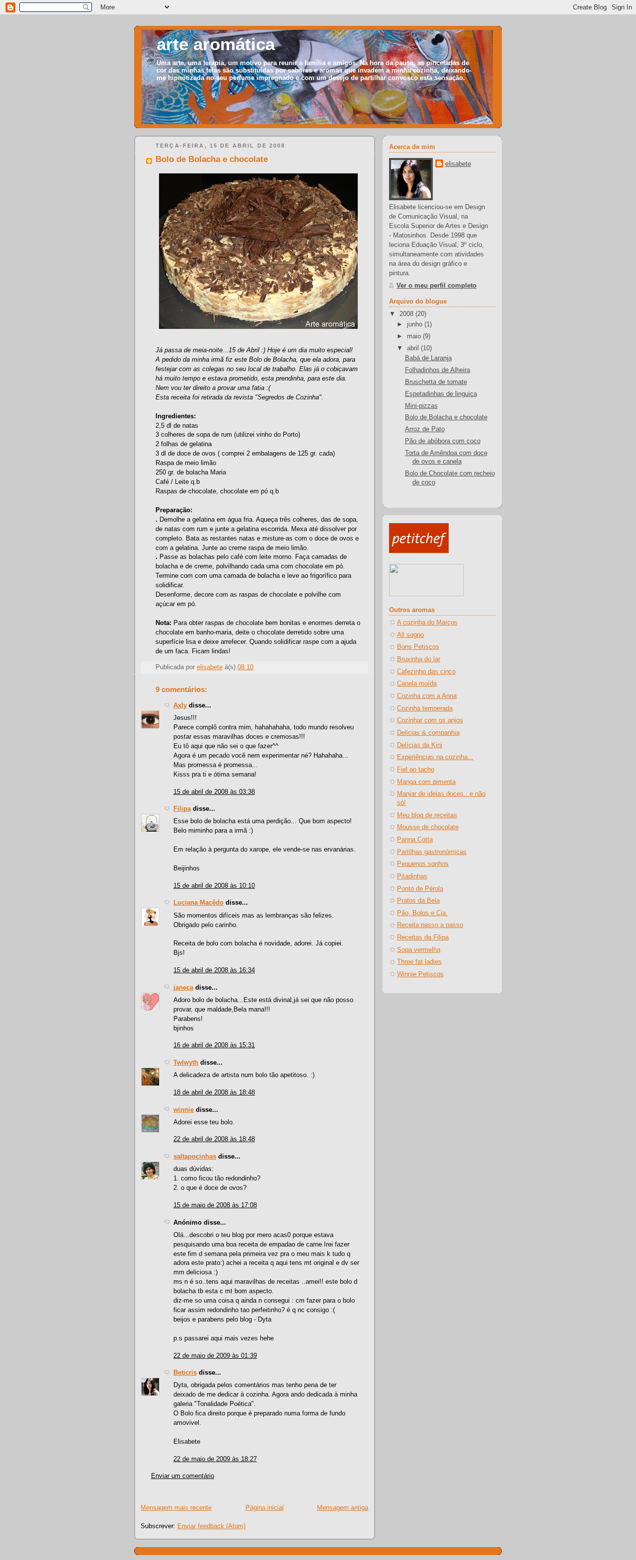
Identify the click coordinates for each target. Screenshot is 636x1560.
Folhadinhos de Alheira (437, 370)
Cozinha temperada (425, 708)
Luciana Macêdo (198, 902)
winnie (183, 1109)
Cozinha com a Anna (427, 696)
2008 (407, 314)
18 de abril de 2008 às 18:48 (214, 1092)
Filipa (182, 808)
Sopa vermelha (418, 949)
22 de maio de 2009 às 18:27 (215, 1459)
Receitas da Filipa (423, 937)
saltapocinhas (194, 1156)
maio (415, 336)
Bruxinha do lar (418, 659)
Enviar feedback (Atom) (211, 1526)
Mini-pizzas (421, 405)
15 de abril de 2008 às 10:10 (214, 885)
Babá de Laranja (428, 358)
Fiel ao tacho (415, 769)
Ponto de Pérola (420, 888)
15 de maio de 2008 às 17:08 (215, 1205)
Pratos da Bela (418, 900)
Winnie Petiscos (420, 974)
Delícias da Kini (419, 745)
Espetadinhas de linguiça (441, 393)
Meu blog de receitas (427, 815)
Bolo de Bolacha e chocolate (446, 417)
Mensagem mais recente (176, 1507)
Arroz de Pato (425, 429)
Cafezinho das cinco (426, 671)
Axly (180, 705)
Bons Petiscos (418, 646)
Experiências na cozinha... (435, 757)
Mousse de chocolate (428, 827)
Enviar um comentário (182, 1476)
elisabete (458, 163)
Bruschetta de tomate (436, 382)
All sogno (410, 634)
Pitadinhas (412, 876)
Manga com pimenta (426, 782)
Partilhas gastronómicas (432, 852)
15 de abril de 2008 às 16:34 (214, 970)
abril (414, 348)
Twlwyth (185, 1062)
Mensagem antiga (342, 1507)
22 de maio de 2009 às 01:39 (215, 1355)
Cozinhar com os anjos (430, 720)
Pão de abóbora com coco (442, 441)
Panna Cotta (415, 839)
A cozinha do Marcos (427, 622)
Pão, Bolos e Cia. (422, 913)
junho (415, 324)
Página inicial (264, 1507)
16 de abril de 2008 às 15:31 (214, 1045)
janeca (183, 987)
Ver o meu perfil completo (437, 285)
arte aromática (216, 44)
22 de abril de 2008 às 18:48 (214, 1139)
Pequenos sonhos (423, 863)
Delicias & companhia (428, 732)
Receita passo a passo (430, 925)
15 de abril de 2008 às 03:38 (214, 791)
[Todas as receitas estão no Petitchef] (419, 550)
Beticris (185, 1372)
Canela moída (417, 683)
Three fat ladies (419, 961)
